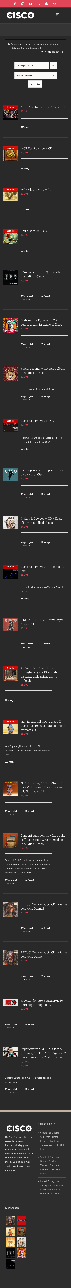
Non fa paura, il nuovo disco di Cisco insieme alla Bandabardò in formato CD (43, 726)
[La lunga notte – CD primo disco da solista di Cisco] (10, 474)
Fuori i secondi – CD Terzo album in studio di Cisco (43, 370)
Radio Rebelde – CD (34, 231)
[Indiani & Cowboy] (21, 1242)
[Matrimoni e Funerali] (21, 1253)
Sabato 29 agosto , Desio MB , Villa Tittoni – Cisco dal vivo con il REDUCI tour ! (50, 1165)
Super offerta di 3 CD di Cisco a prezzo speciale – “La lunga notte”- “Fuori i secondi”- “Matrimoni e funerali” (44, 1055)
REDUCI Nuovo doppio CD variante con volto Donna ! (44, 906)
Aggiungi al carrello (28, 297)
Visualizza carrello (53, 51)
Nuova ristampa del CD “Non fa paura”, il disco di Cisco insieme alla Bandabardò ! (42, 787)
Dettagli (26, 127)
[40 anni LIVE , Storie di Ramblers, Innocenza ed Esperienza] (10, 1242)
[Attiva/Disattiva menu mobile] (64, 14)
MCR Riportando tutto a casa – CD (43, 107)
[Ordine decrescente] (53, 65)
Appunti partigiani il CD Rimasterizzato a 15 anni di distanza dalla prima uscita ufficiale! (39, 674)
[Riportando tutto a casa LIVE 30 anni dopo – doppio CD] (10, 1002)
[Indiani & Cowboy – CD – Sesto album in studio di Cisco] (10, 522)
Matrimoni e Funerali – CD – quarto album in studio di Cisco (41, 322)
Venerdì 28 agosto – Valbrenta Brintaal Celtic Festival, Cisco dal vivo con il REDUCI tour (52, 1141)
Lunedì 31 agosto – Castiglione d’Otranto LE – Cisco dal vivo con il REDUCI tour (51, 1187)
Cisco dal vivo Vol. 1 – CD (37, 421)
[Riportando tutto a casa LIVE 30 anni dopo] (21, 1220)
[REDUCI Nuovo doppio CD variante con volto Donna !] (10, 909)
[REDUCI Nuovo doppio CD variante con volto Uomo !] (10, 957)
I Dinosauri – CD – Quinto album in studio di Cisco (42, 274)
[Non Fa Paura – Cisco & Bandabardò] (10, 1231)
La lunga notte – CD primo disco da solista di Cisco (42, 472)
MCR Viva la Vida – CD (36, 190)
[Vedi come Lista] (38, 84)
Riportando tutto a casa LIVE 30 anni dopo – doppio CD (42, 1003)
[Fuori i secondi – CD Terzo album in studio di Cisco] (10, 373)
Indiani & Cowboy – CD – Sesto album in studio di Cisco (41, 520)
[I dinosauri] (10, 1253)
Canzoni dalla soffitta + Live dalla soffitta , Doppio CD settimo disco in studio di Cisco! (43, 839)
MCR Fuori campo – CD (36, 148)
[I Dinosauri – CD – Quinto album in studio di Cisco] (10, 277)
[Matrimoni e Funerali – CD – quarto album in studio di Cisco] (10, 325)
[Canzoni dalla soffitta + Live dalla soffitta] (21, 1231)
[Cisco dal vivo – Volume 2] (10, 1264)
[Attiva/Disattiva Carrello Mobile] (57, 14)
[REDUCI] (10, 1220)
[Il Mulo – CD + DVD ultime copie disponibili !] (10, 624)
